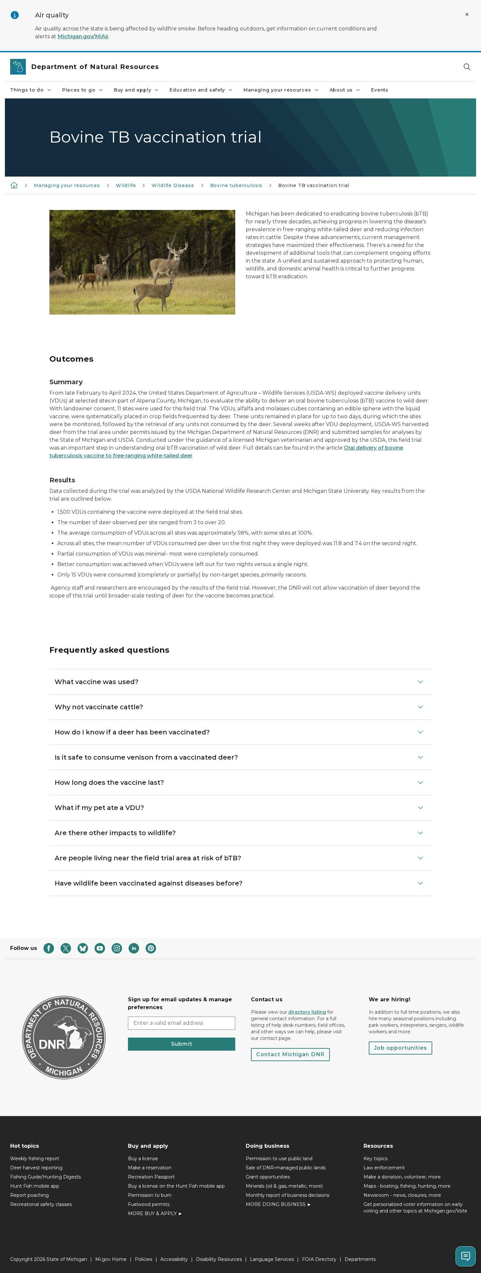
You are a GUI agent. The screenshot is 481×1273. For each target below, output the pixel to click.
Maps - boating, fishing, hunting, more (407, 1186)
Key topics (375, 1158)
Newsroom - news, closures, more (402, 1195)
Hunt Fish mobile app (34, 1186)
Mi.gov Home (111, 1259)
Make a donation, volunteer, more (402, 1177)
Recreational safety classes (41, 1204)
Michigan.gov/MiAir (83, 36)
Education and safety (197, 90)
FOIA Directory (319, 1259)
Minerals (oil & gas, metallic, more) (284, 1186)
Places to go (79, 90)
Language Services (272, 1259)
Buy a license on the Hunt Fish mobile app (176, 1186)
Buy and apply (132, 90)
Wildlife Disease (172, 185)
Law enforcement (384, 1168)
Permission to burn (149, 1195)
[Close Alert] (466, 14)
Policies (143, 1259)
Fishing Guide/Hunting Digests (45, 1177)
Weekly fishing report (34, 1158)
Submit (181, 1044)
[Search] (467, 67)
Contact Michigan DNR (290, 1054)
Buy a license (143, 1158)
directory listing (307, 1012)
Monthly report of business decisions (287, 1195)
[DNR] (14, 185)
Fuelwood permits (148, 1204)
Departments (360, 1259)
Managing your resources (277, 90)
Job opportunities (400, 1048)
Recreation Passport (151, 1177)
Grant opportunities (268, 1177)
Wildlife (126, 185)
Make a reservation (149, 1168)
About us (341, 90)
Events (379, 90)
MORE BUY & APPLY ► (155, 1213)
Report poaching (29, 1195)
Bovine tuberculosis (236, 185)
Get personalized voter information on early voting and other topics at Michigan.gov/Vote (415, 1207)
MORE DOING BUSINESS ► (279, 1204)
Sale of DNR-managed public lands (286, 1168)
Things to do (27, 90)
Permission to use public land (279, 1158)
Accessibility (174, 1259)
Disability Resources (219, 1259)
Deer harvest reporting (36, 1168)
